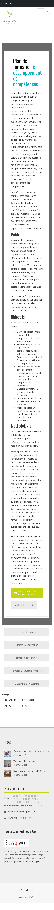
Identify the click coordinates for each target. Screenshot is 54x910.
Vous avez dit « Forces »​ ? (25, 761)
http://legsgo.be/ (33, 861)
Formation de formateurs (27, 657)
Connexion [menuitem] (6, 3)
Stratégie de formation (27, 644)
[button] (48, 12)
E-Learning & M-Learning (27, 683)
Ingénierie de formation (27, 632)
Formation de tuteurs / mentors (27, 670)
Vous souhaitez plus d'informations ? (28, 593)
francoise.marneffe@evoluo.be (22, 811)
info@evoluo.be (21, 605)
